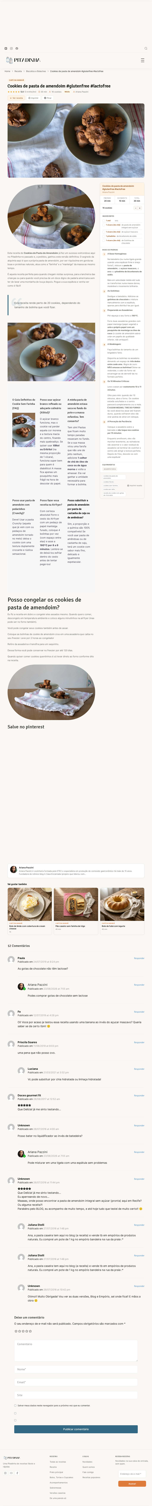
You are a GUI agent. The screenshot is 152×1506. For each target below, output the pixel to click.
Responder (139, 958)
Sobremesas (55, 1488)
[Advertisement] (76, 22)
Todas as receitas (58, 1462)
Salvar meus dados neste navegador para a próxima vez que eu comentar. (54, 1405)
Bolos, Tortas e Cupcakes (61, 1477)
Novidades (87, 1462)
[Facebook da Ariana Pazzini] (17, 1473)
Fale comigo (88, 1472)
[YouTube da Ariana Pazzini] (11, 1473)
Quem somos (89, 1467)
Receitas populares (91, 1477)
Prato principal (56, 1472)
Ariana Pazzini (38, 984)
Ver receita (18, 98)
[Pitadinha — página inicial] (12, 1458)
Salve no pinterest (26, 727)
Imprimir (34, 98)
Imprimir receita (136, 485)
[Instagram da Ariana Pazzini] (5, 1473)
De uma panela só (58, 1498)
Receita (53, 1467)
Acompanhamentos (59, 1482)
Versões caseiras (57, 1493)
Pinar (49, 98)
